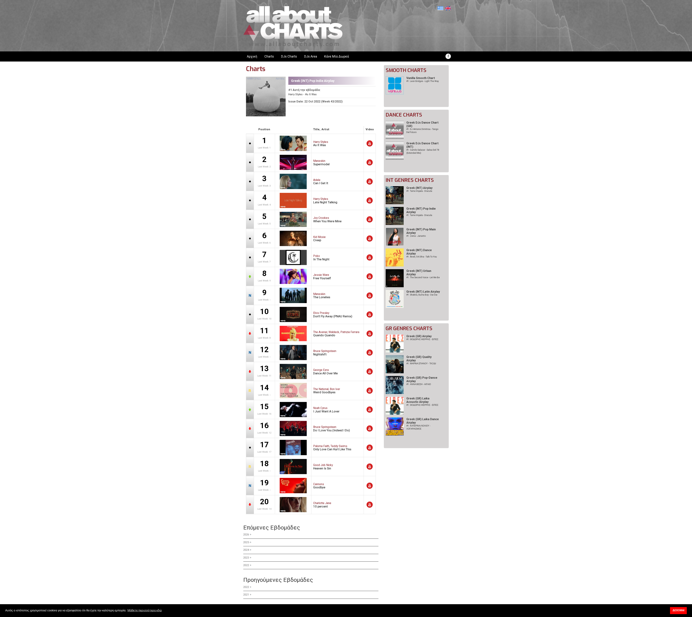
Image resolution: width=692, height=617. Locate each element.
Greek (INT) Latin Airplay (423, 291)
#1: (422, 339)
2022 (246, 565)
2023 (246, 557)
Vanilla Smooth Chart (420, 78)
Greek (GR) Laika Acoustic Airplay (417, 400)
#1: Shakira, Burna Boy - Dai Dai (421, 295)
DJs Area (310, 56)
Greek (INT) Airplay (419, 188)
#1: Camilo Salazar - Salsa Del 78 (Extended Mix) (422, 151)
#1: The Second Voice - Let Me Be (423, 277)
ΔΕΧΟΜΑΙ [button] (678, 610)
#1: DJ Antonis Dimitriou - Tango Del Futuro (422, 131)
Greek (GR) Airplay (419, 336)
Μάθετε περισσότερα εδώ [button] (144, 610)
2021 (246, 594)
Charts (269, 56)
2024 (246, 550)
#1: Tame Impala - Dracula (419, 191)
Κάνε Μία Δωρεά (336, 56)
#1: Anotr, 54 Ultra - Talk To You (421, 256)
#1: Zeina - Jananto (416, 236)
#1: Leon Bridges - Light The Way (422, 81)
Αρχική (252, 56)
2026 (246, 534)
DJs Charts (289, 56)
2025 (246, 542)
